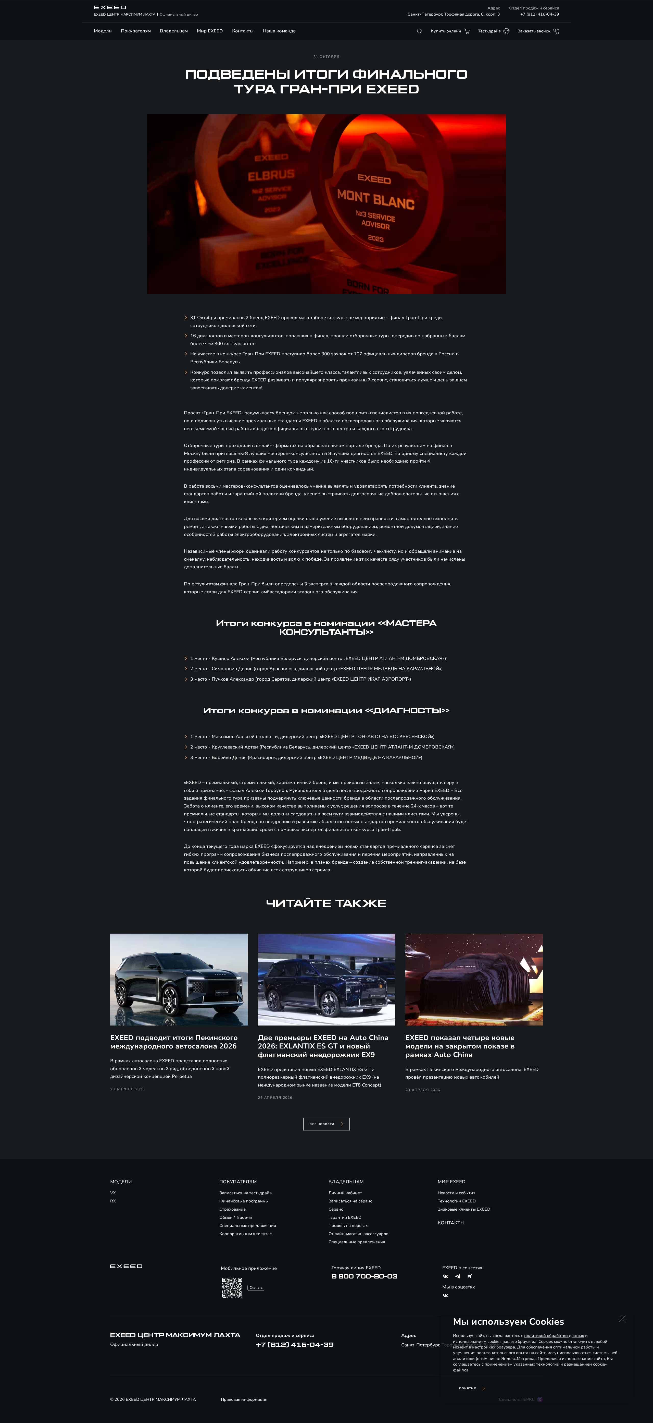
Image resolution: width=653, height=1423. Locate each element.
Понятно (467, 1388)
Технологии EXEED (457, 1201)
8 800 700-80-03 (364, 1276)
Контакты (243, 31)
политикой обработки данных (554, 1335)
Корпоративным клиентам (245, 1234)
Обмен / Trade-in (235, 1217)
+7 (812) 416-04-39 (539, 14)
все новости (322, 1124)
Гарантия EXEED (345, 1217)
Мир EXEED (210, 31)
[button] (622, 1319)
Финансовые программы (244, 1201)
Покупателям (136, 31)
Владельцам (174, 31)
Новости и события (456, 1193)
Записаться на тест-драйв (245, 1193)
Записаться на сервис (350, 1201)
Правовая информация (244, 1399)
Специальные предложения (247, 1226)
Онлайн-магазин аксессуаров (358, 1234)
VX (113, 1193)
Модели (103, 31)
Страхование (232, 1209)
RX (113, 1201)
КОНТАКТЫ (451, 1223)
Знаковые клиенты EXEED (464, 1209)
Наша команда (279, 31)
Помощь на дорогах (348, 1226)
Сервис (336, 1209)
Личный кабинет (345, 1193)
